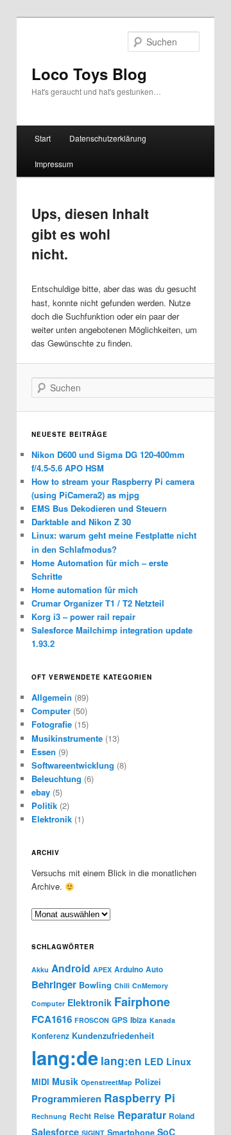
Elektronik (51, 819)
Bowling (95, 985)
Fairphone (142, 1001)
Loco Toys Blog (89, 74)
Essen (43, 752)
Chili (122, 985)
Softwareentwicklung (72, 765)
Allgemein (51, 697)
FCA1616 (51, 1019)
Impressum (54, 163)
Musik (65, 1081)
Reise (104, 1116)
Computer (51, 711)
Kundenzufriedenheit (113, 1035)
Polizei (148, 1082)
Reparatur (141, 1114)
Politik (44, 805)
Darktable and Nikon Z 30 (81, 522)
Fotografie (51, 724)
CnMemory (150, 985)
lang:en (121, 1060)
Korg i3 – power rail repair (83, 616)
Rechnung (49, 1116)
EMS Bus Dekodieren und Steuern (99, 508)
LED (154, 1061)
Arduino (128, 969)
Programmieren (66, 1098)
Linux (178, 1061)
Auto (154, 969)
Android (70, 968)
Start (43, 138)
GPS (120, 1020)
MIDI (40, 1082)
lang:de (64, 1057)
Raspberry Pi (139, 1098)
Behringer (53, 984)
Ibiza (138, 1020)
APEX (102, 969)
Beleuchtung (56, 778)
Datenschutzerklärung (107, 138)
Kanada (162, 1020)
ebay (40, 792)
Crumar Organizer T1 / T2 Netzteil (97, 603)
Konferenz (50, 1036)
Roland (181, 1116)
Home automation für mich (84, 590)
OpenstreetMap (106, 1082)
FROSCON (91, 1020)
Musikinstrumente (67, 738)
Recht (80, 1116)
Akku (40, 969)
